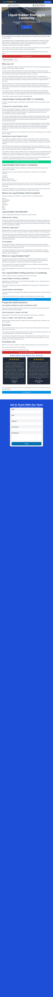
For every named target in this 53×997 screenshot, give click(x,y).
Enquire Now (26, 396)
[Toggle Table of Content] (15, 60)
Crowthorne (15, 349)
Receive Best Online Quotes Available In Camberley (26, 161)
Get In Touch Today (26, 56)
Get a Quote (26, 27)
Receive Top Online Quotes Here (26, 352)
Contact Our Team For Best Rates (26, 299)
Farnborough (25, 349)
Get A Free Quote (26, 392)
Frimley (4, 349)
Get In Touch (47, 2)
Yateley (20, 349)
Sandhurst (8, 349)
